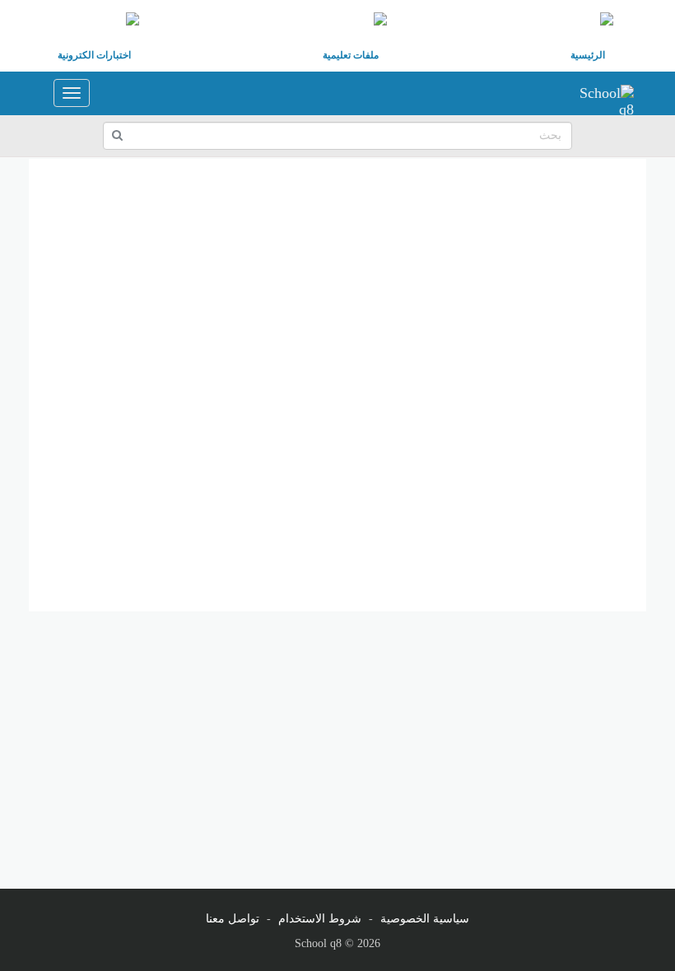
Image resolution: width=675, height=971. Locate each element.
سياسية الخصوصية (424, 919)
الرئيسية (587, 55)
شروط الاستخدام (319, 919)
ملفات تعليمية (351, 55)
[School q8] (601, 93)
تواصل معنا (232, 919)
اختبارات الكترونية (94, 55)
